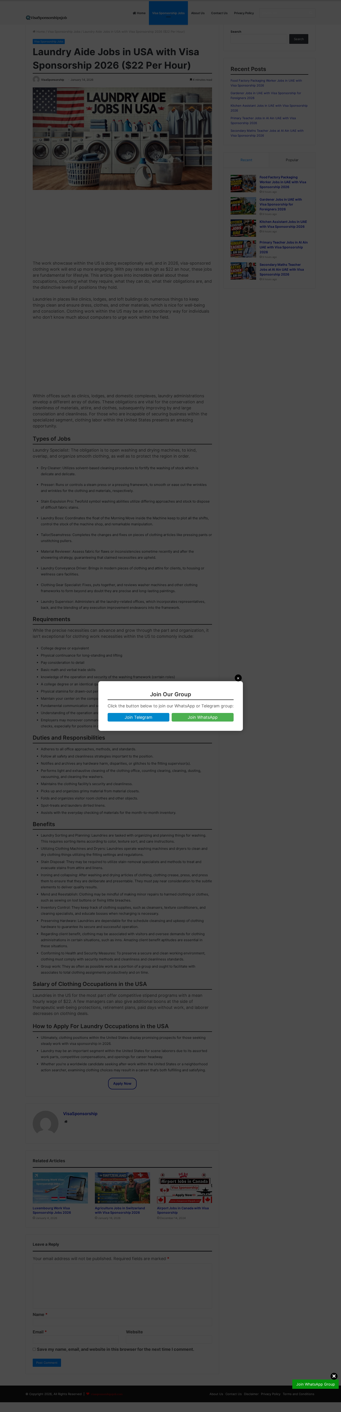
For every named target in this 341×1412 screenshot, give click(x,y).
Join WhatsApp (203, 717)
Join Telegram (138, 717)
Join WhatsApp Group (315, 1384)
